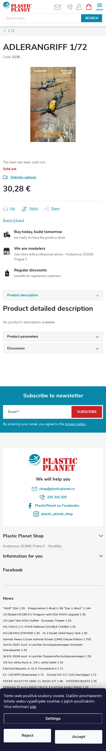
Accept (78, 736)
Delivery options (23, 177)
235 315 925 (57, 497)
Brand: (13, 220)
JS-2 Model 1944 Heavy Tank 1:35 (65, 633)
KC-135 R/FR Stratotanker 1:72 (23, 675)
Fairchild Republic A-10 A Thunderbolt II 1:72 (33, 669)
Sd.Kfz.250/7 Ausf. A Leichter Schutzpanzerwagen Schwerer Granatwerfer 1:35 (43, 647)
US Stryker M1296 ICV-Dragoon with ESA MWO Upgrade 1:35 (44, 614)
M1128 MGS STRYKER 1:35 (21, 633)
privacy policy (75, 424)
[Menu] (99, 6)
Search (91, 18)
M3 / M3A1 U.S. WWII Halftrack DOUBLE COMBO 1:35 (39, 627)
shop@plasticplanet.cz (57, 488)
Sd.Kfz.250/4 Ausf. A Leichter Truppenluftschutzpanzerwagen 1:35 (47, 656)
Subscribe (87, 411)
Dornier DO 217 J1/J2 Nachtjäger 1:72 (71, 675)
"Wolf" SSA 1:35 (14, 608)
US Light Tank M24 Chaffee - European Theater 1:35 (37, 621)
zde (33, 706)
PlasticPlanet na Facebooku (57, 505)
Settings (53, 718)
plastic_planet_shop (57, 514)
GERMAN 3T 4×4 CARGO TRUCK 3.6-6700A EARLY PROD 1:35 (45, 687)
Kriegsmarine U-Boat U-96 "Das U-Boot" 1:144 (59, 608)
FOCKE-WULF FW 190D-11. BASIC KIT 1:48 (33, 681)
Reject (27, 735)
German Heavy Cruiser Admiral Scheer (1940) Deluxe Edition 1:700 (47, 639)
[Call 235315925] (70, 7)
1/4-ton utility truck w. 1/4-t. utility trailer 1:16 (33, 662)
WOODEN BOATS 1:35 (81, 681)
